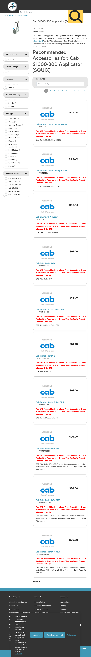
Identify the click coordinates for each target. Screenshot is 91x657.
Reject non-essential (55, 635)
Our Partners (14, 609)
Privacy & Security (41, 613)
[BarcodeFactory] (12, 6)
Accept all (36, 635)
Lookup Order (65, 602)
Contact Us (13, 606)
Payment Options (41, 609)
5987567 (12, 15)
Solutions (63, 609)
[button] (26, 54)
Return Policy (40, 602)
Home (4, 15)
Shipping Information (43, 606)
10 (84, 91)
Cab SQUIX (38, 41)
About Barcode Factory (18, 602)
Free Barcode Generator (69, 613)
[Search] (75, 16)
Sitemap (63, 606)
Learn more (18, 654)
